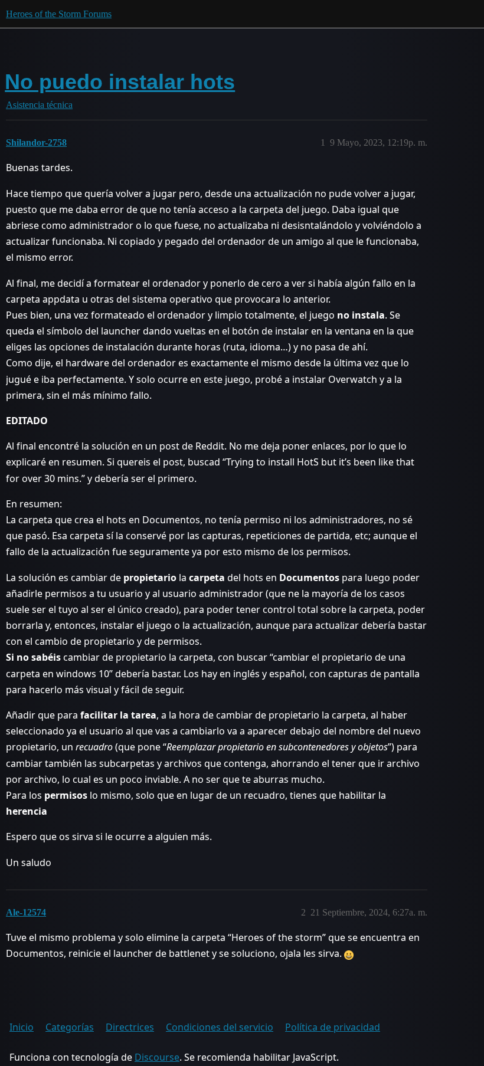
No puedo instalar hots (120, 82)
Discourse (157, 1057)
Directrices (130, 1027)
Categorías (69, 1027)
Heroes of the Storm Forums (59, 14)
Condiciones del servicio (219, 1027)
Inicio (21, 1027)
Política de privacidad (332, 1027)
